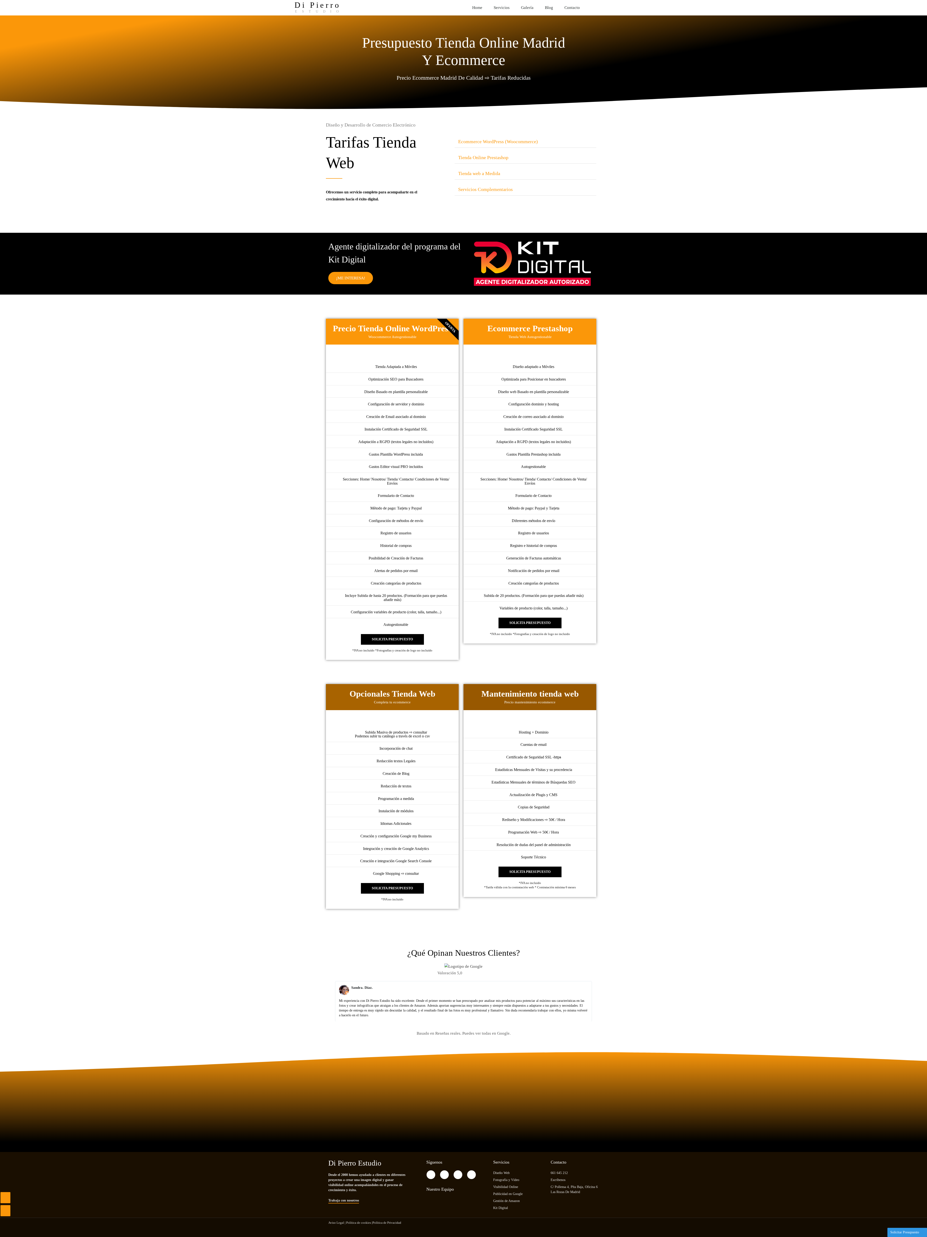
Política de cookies (358, 1222)
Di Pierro (318, 5)
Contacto (572, 7)
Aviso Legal (336, 1222)
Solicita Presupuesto (392, 639)
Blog (549, 7)
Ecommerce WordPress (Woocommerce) (498, 141)
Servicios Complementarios (485, 189)
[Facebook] (609, 7)
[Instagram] (619, 7)
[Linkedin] (471, 1174)
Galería (527, 7)
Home (477, 7)
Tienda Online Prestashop (483, 157)
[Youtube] (628, 7)
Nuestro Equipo (440, 1189)
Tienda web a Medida (479, 173)
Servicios (502, 7)
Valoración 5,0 (449, 973)
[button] (525, 141)
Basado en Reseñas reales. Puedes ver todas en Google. (464, 1033)
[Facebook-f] (431, 1174)
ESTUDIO (319, 11)
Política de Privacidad (386, 1222)
